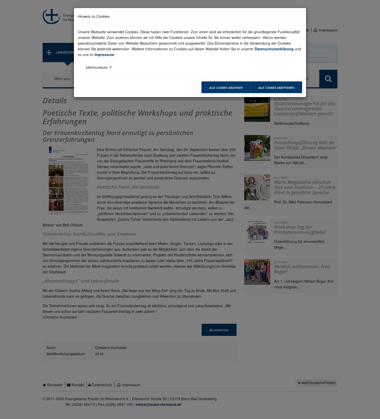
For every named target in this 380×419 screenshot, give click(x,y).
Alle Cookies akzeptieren (276, 88)
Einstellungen (96, 67)
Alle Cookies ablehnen (225, 88)
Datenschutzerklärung (274, 48)
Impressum (104, 54)
